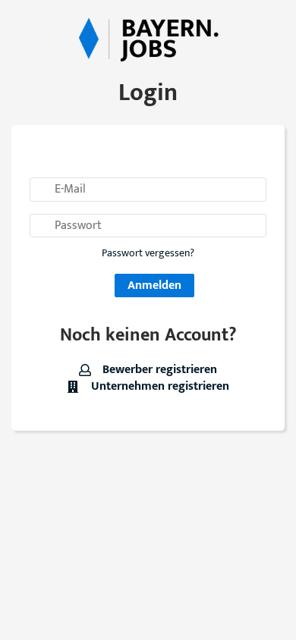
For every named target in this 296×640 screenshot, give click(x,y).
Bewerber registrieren (158, 370)
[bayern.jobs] (148, 38)
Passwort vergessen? (148, 253)
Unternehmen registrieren (158, 386)
